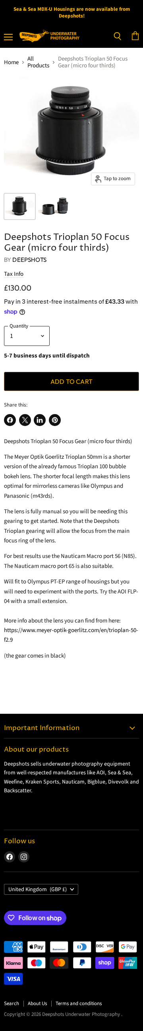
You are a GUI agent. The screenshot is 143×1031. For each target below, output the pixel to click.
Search (11, 1003)
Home (11, 62)
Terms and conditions (79, 1003)
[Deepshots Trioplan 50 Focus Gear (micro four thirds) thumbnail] (19, 206)
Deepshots (29, 259)
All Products (38, 62)
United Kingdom (37, 890)
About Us (37, 1003)
